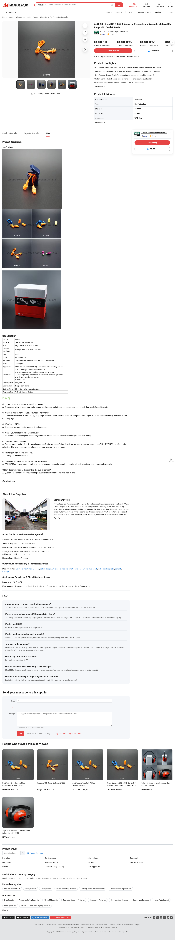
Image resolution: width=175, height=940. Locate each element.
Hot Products (39, 924)
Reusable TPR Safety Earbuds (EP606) (51, 783)
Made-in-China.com (77, 927)
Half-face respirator (137, 862)
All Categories (11, 12)
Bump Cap (6, 858)
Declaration (112, 932)
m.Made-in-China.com (93, 927)
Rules (171, 12)
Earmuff (118, 569)
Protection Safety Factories (29, 900)
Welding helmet (50, 862)
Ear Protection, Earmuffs (59, 17)
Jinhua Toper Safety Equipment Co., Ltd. (114, 31)
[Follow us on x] (157, 917)
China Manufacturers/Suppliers (68, 924)
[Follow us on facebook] (154, 917)
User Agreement (100, 932)
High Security (9, 900)
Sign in (170, 6)
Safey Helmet (21, 569)
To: (14, 707)
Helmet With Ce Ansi (161, 900)
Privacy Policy (123, 932)
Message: (11, 713)
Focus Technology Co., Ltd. (71, 932)
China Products (51, 924)
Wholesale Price (101, 924)
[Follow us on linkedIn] (171, 917)
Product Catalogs (36, 853)
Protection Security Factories (74, 900)
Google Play (23, 917)
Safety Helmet (46, 889)
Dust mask (134, 858)
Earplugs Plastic (10, 906)
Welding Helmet (58, 569)
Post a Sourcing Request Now (68, 733)
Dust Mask (93, 569)
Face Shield (83, 569)
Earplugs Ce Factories (98, 900)
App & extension (144, 12)
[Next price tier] (172, 42)
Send (20, 733)
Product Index (128, 924)
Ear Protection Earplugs (119, 900)
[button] (112, 5)
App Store (8, 917)
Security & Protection (17, 17)
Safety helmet (93, 858)
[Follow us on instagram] (161, 917)
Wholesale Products (87, 924)
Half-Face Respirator (106, 569)
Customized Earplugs (141, 900)
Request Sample (133, 56)
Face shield (6, 862)
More (4, 910)
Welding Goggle (71, 569)
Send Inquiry (113, 51)
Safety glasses (50, 858)
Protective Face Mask (12, 889)
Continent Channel (115, 924)
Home (4, 17)
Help (130, 12)
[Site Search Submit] (119, 4)
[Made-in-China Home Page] (15, 4)
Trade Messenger (40, 917)
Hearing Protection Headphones (93, 889)
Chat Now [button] (155, 51)
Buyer (118, 12)
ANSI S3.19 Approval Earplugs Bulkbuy (35, 906)
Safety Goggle (45, 569)
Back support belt (94, 866)
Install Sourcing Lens (61, 917)
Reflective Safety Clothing (54, 866)
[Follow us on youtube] (164, 917)
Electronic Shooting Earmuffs (120, 889)
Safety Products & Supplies (37, 17)
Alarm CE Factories (51, 900)
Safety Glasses (33, 569)
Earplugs (5, 571)
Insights (137, 924)
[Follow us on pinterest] (168, 917)
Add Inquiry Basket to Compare (47, 93)
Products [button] (40, 4)
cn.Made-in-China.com (110, 927)
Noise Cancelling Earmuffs (66, 889)
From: (13, 701)
